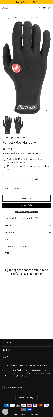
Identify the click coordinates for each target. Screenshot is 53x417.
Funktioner (8, 233)
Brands (7, 343)
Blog (5, 357)
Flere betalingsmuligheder (26, 211)
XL (30, 179)
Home (6, 18)
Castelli (6, 138)
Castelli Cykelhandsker (17, 18)
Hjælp (6, 350)
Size (4, 175)
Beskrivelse (8, 226)
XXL (36, 179)
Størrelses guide (11, 189)
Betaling (7, 253)
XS (5, 179)
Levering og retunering (14, 246)
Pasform (6, 239)
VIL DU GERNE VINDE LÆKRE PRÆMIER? (25, 366)
